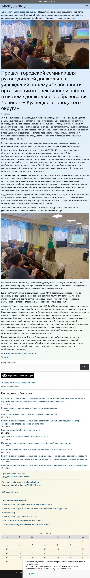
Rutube (22, 485)
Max (39, 485)
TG (34, 485)
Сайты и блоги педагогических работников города (26, 524)
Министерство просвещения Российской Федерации (27, 504)
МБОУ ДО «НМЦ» (14, 6)
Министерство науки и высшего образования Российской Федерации (35, 508)
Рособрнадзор (8, 512)
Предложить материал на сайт (16, 476)
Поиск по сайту (8, 363)
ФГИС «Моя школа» (10, 387)
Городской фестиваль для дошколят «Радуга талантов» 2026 (29, 414)
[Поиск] (84, 367)
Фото (6, 357)
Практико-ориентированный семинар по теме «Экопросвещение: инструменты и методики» (44, 465)
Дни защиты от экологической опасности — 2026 (24, 436)
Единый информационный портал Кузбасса (22, 520)
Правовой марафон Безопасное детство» (20, 430)
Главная (8, 12)
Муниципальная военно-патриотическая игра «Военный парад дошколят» (36, 443)
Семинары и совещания (25, 12)
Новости (32, 353)
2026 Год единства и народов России (18, 383)
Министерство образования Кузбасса (19, 516)
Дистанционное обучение (14, 500)
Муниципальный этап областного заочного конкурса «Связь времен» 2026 (36, 449)
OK (31, 485)
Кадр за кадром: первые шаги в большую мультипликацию (29, 408)
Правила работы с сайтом (14, 474)
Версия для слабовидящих (20, 375)
